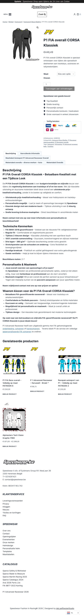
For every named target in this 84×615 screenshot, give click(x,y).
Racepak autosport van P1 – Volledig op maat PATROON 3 (68, 383)
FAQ (4, 516)
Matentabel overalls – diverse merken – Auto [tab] (24, 162)
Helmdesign (8, 545)
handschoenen (33, 329)
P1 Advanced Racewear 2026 (16, 592)
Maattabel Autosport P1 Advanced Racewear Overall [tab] (27, 158)
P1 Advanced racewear (70, 144)
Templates (7, 551)
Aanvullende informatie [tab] (30, 153)
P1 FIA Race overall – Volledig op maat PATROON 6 (12, 383)
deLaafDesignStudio (65, 608)
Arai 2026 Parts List (11, 583)
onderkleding (8, 329)
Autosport (50, 144)
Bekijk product (10, 394)
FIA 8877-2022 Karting (13, 586)
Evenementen (9, 539)
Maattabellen (8, 554)
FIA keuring (58, 144)
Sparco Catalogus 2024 (13, 580)
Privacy (6, 504)
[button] (38, 27)
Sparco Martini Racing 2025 (15, 577)
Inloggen (6, 507)
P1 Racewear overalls (61, 142)
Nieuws (6, 510)
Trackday (50, 146)
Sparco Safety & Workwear (14, 571)
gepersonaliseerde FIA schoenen (17, 332)
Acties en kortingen (12, 513)
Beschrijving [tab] (11, 153)
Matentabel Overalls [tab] (55, 162)
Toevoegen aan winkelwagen (59, 88)
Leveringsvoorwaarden (13, 501)
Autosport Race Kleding (59, 140)
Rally (45, 146)
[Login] (75, 14)
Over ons (6, 530)
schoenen (19, 329)
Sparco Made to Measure (14, 574)
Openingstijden (9, 536)
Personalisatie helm (11, 548)
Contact (6, 533)
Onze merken (8, 542)
